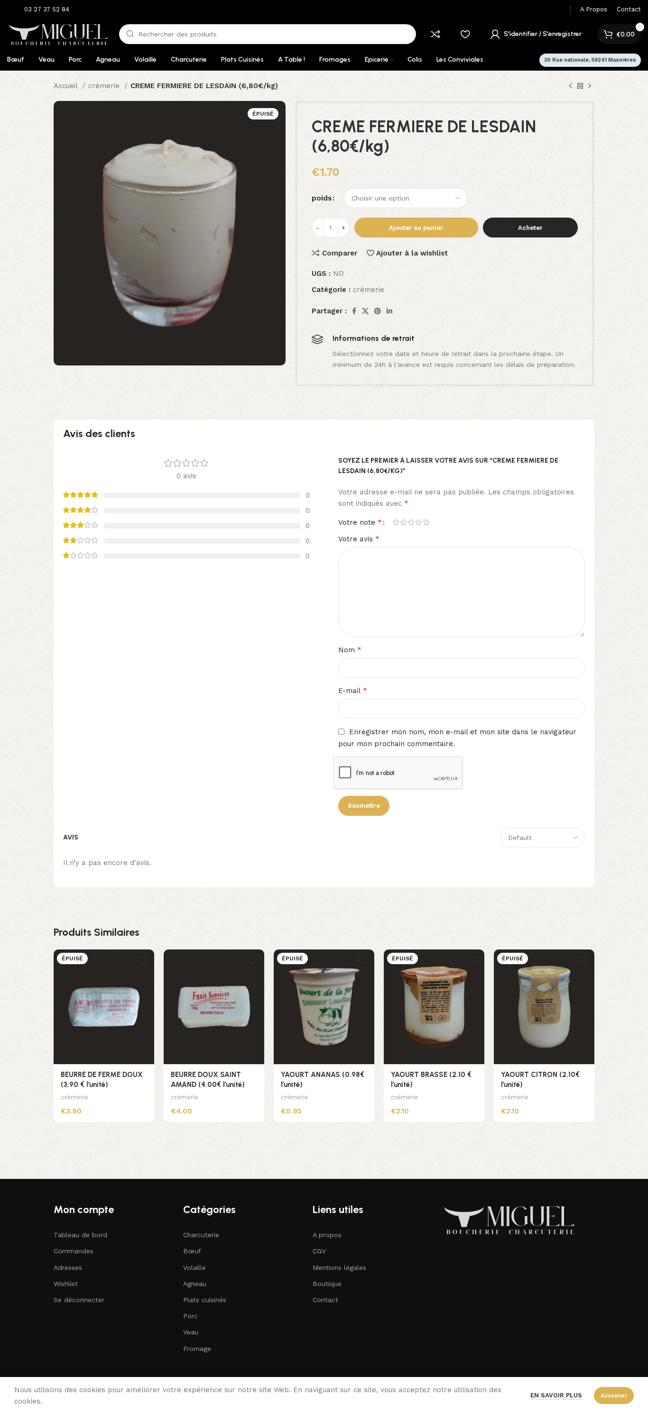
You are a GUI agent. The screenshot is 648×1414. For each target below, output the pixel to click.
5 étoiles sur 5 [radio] (426, 522)
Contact (325, 1300)
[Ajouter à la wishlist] (142, 960)
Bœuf (192, 1251)
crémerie (105, 86)
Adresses (68, 1267)
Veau (190, 1332)
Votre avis (359, 538)
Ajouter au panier (416, 227)
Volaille (194, 1267)
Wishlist (66, 1283)
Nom (349, 649)
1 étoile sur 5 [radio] (395, 522)
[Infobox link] (40, 10)
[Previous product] (570, 86)
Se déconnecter (79, 1300)
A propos (327, 1235)
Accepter (614, 1395)
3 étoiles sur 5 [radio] (411, 522)
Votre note (360, 522)
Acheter (530, 227)
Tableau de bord (80, 1235)
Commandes (73, 1251)
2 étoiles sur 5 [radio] (403, 522)
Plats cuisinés (204, 1300)
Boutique (327, 1283)
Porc (190, 1316)
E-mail (352, 690)
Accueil (67, 86)
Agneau (194, 1283)
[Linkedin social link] (389, 311)
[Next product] (589, 86)
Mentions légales (339, 1267)
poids (322, 198)
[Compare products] (435, 34)
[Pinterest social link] (377, 311)
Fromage (197, 1348)
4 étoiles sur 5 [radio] (418, 522)
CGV (319, 1251)
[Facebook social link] (354, 311)
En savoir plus (556, 1395)
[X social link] (365, 311)
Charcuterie (201, 1235)
